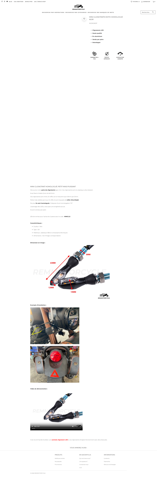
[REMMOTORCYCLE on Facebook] (2, 1)
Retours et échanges (110, 464)
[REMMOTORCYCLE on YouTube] (7, 1)
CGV (80, 467)
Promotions (58, 464)
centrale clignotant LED (60, 440)
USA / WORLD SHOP (40, 1)
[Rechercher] (152, 12)
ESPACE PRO (28, 1)
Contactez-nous (83, 464)
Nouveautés (58, 461)
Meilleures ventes (60, 458)
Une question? (83, 461)
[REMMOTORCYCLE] (78, 7)
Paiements (107, 461)
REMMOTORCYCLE (40, 473)
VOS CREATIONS (18, 1)
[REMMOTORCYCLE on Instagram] (4, 1)
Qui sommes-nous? (85, 458)
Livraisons (106, 458)
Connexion (146, 1)
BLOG (10, 1)
